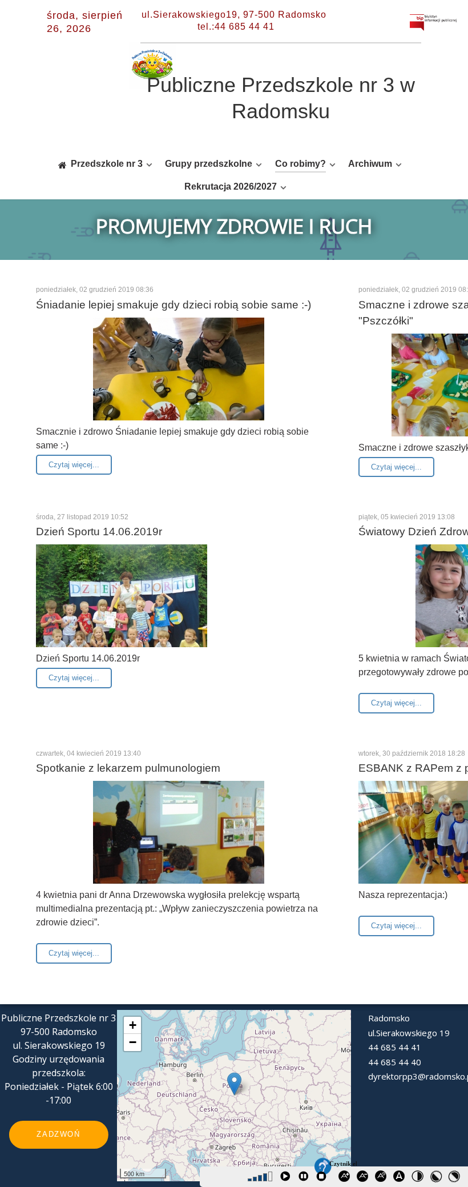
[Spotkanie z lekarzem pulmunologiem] (178, 844)
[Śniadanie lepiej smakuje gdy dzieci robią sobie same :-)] (178, 380)
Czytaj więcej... (74, 464)
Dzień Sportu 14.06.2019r (99, 532)
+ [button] (132, 1025)
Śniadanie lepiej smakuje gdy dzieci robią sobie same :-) (173, 305)
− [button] (132, 1042)
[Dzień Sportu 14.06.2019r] (121, 608)
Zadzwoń (58, 1134)
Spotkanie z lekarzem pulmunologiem (128, 768)
